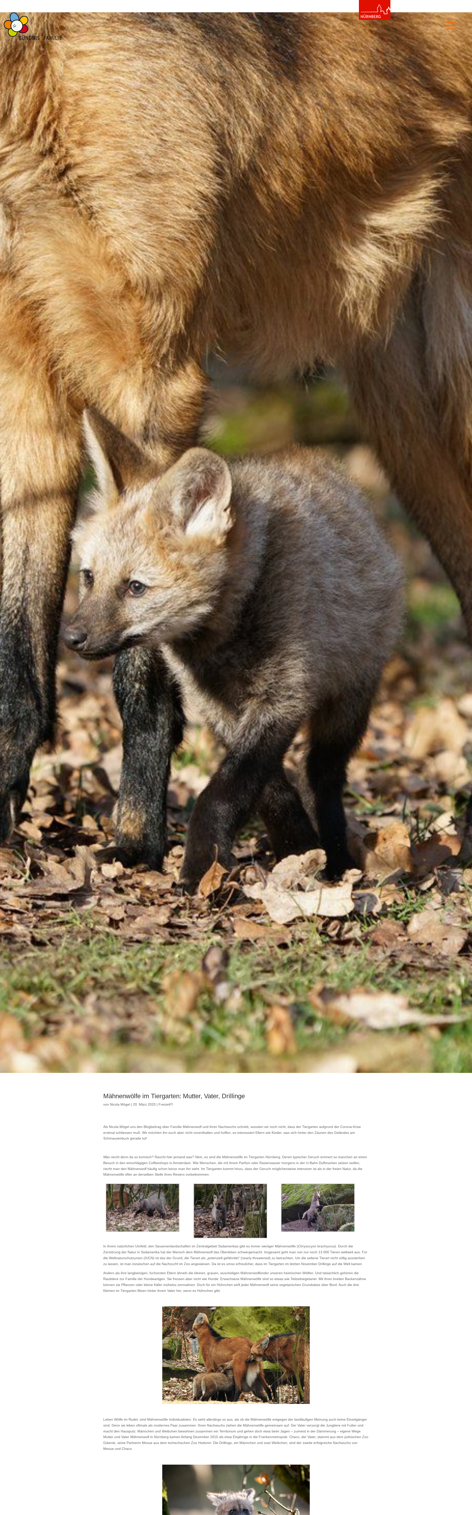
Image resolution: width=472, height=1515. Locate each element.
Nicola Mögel (120, 1104)
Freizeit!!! (166, 1104)
